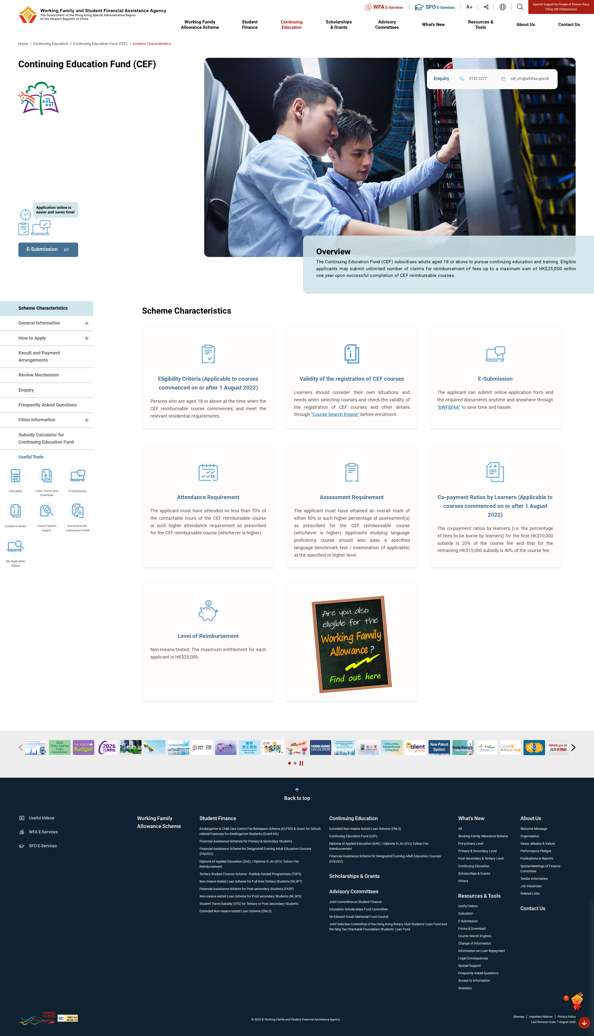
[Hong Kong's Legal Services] (392, 747)
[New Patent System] (368, 747)
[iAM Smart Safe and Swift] (297, 747)
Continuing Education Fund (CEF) (100, 44)
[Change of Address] (510, 747)
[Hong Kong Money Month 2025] (131, 747)
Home (23, 44)
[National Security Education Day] (154, 747)
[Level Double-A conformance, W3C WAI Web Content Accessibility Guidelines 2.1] (68, 1018)
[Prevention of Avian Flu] (534, 747)
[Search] (520, 7)
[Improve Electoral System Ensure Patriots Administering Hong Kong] (273, 747)
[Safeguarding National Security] (320, 747)
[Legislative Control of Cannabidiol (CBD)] (225, 747)
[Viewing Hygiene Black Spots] (178, 747)
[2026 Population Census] (36, 747)
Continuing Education (50, 44)
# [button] (20, 747)
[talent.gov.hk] (344, 747)
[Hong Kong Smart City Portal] (107, 747)
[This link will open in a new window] (351, 645)
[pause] (301, 763)
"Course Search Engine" (335, 414)
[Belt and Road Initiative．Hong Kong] (415, 747)
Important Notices (541, 1016)
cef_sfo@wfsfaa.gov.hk (530, 78)
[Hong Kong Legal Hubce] (249, 747)
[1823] (463, 747)
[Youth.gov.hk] (557, 747)
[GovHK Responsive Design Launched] (439, 747)
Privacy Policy (567, 1016)
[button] (289, 763)
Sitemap (518, 1016)
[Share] (488, 7)
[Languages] (502, 6)
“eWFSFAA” (448, 407)
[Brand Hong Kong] (36, 1018)
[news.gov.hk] (486, 747)
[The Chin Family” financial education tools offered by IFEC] (202, 747)
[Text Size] (472, 7)
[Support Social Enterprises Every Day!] (83, 747)
